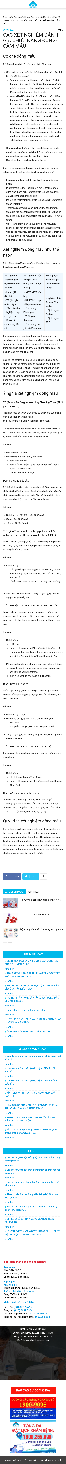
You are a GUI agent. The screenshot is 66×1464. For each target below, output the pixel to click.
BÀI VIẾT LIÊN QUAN (14, 892)
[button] (61, 4)
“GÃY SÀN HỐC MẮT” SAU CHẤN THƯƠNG (29, 1031)
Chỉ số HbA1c (41, 914)
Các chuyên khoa (21, 17)
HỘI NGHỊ (33, 1151)
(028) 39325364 (26, 1336)
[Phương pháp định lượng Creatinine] (10, 903)
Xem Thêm (9, 969)
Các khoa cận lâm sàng (41, 17)
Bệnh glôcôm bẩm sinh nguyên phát (26, 1010)
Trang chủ (7, 17)
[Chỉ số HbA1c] (10, 918)
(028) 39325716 (44, 1336)
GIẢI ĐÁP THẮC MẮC (33, 1049)
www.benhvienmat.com (37, 1340)
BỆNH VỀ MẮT (33, 954)
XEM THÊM (33, 892)
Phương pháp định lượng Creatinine (41, 899)
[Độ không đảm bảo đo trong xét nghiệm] (10, 933)
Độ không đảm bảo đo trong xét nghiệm (41, 929)
